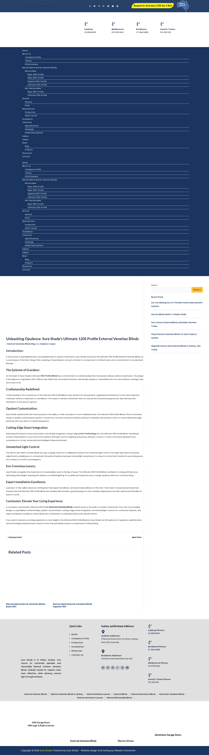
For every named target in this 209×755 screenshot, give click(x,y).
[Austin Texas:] (162, 24)
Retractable (30, 71)
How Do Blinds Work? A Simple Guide (168, 314)
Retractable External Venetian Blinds (39, 67)
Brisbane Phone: (157, 646)
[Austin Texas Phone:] (150, 675)
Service (25, 98)
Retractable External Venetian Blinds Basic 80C (25, 605)
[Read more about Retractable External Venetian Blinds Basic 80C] (28, 578)
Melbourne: (118, 29)
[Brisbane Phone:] (150, 642)
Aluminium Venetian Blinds (171, 694)
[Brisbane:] (138, 24)
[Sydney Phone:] (150, 626)
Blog (27, 146)
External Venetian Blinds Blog (21, 344)
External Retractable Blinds (119, 698)
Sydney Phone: (156, 630)
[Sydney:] (86, 24)
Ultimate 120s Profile (37, 85)
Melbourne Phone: (158, 663)
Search (154, 285)
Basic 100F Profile (36, 74)
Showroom (27, 153)
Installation (27, 119)
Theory (28, 61)
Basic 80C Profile (36, 78)
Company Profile (33, 57)
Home (25, 50)
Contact (26, 156)
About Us (26, 54)
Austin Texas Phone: (159, 679)
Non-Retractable (33, 88)
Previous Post (14, 537)
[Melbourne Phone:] (150, 659)
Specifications (32, 126)
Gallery (25, 136)
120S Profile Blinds (49, 376)
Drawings (29, 129)
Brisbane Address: (111, 655)
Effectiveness (31, 64)
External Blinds (120, 694)
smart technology (87, 433)
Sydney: (88, 29)
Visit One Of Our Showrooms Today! (38, 6)
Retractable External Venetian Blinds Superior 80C (72, 605)
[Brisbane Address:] (103, 651)
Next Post (138, 537)
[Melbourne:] (113, 24)
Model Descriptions (34, 133)
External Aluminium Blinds (143, 694)
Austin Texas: (168, 29)
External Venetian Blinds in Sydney (67, 694)
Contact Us (77, 655)
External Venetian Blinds (35, 694)
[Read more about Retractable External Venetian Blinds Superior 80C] (75, 578)
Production (30, 112)
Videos (25, 139)
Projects (29, 150)
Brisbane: (141, 29)
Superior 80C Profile (37, 81)
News (24, 143)
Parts (27, 105)
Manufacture (28, 109)
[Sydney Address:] (103, 632)
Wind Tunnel (31, 115)
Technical (27, 122)
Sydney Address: (110, 635)
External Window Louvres (98, 694)
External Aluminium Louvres (90, 698)
